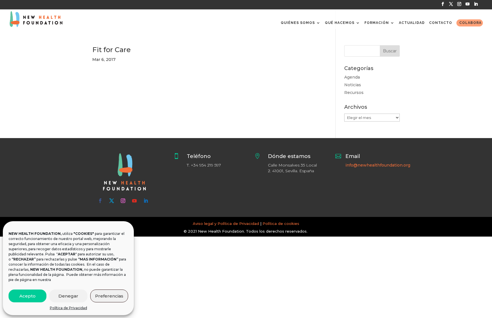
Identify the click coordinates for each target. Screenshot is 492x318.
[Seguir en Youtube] (134, 200)
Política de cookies (281, 223)
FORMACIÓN (376, 23)
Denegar (68, 296)
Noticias (352, 84)
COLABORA (470, 23)
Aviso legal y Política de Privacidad (226, 223)
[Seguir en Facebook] (100, 200)
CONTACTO (440, 23)
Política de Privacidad (68, 308)
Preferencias (109, 296)
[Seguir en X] (111, 200)
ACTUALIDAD (412, 23)
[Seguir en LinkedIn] (145, 200)
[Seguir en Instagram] (123, 200)
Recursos (354, 92)
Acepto (27, 296)
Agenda (352, 77)
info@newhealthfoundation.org (377, 165)
